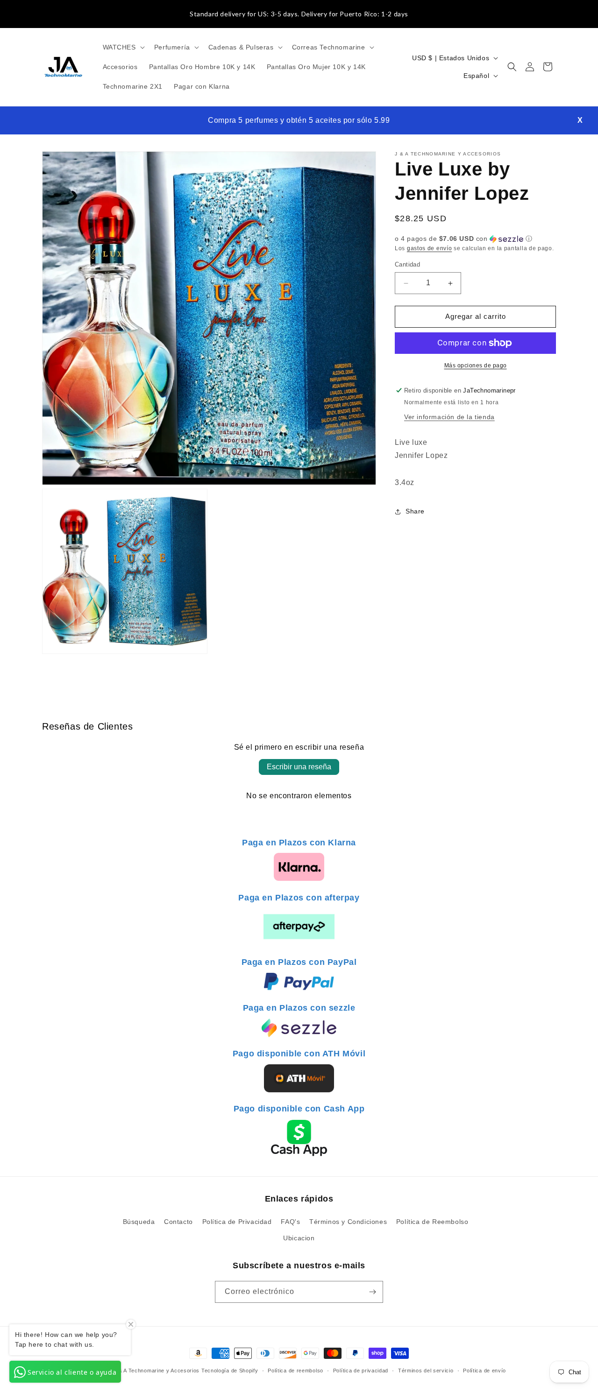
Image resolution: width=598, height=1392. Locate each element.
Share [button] (415, 511)
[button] (123, 47)
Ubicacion (298, 1238)
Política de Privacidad (237, 1221)
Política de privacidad (360, 1370)
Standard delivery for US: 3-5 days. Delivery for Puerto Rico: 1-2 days (299, 14)
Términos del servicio (426, 1370)
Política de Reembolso (432, 1221)
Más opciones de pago (475, 365)
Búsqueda (139, 1221)
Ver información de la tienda (449, 417)
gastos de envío (429, 248)
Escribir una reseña (299, 767)
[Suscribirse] (372, 1292)
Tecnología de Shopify (229, 1370)
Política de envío (484, 1370)
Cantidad (407, 264)
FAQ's (290, 1221)
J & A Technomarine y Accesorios (157, 1370)
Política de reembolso (295, 1370)
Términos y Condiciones (348, 1221)
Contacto (178, 1221)
